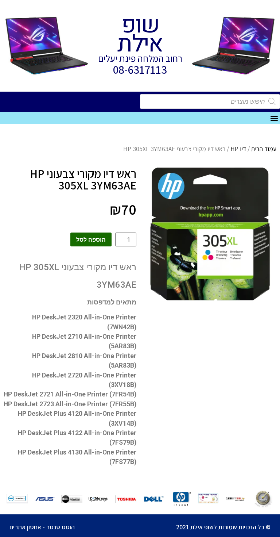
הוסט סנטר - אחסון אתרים (42, 527)
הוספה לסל (91, 239)
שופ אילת (140, 34)
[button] (274, 118)
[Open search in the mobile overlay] (210, 101)
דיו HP (238, 149)
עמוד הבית (263, 149)
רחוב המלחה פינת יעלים (140, 58)
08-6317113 (140, 69)
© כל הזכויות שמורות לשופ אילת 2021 (223, 527)
